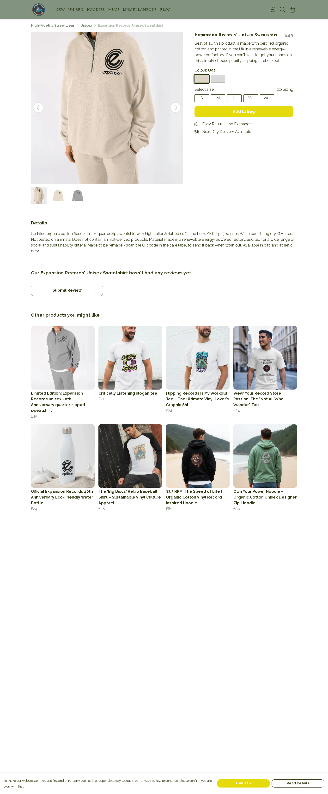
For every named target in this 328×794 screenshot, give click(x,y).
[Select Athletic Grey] (218, 79)
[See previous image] (38, 107)
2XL (267, 98)
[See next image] (176, 107)
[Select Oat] (201, 79)
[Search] (282, 9)
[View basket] (292, 9)
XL (250, 98)
